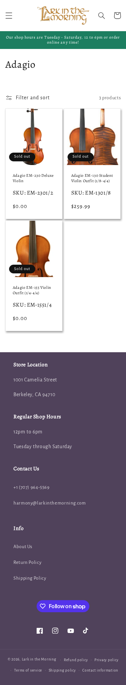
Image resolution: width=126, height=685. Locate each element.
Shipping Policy (29, 578)
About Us (22, 546)
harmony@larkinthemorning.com (49, 503)
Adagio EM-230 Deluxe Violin (33, 178)
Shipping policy (62, 670)
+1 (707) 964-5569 (31, 487)
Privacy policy (106, 660)
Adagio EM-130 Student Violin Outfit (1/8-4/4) (92, 178)
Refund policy (76, 660)
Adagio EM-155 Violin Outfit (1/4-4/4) (32, 290)
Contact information (100, 670)
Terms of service (28, 670)
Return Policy (27, 562)
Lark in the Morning (39, 660)
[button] (8, 15)
